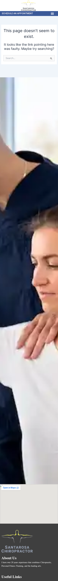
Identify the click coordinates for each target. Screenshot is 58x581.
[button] (52, 13)
